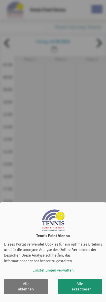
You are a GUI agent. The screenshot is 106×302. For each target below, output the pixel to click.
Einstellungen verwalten (53, 270)
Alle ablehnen (26, 287)
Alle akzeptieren (82, 287)
